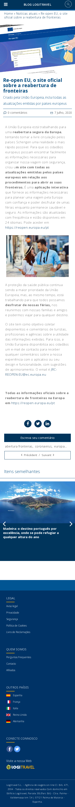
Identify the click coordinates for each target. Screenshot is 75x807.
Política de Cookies (16, 625)
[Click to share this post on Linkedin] (47, 423)
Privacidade (12, 612)
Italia (15, 708)
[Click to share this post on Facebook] (27, 423)
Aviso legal (12, 606)
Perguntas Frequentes (18, 657)
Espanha (17, 695)
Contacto (11, 663)
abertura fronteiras (18, 446)
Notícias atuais (27, 13)
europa (59, 446)
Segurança (12, 619)
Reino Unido (20, 715)
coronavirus (43, 446)
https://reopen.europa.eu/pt (27, 227)
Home (8, 13)
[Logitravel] (20, 767)
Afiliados (10, 670)
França (16, 702)
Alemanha (18, 721)
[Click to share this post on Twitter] (38, 423)
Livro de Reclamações (18, 632)
